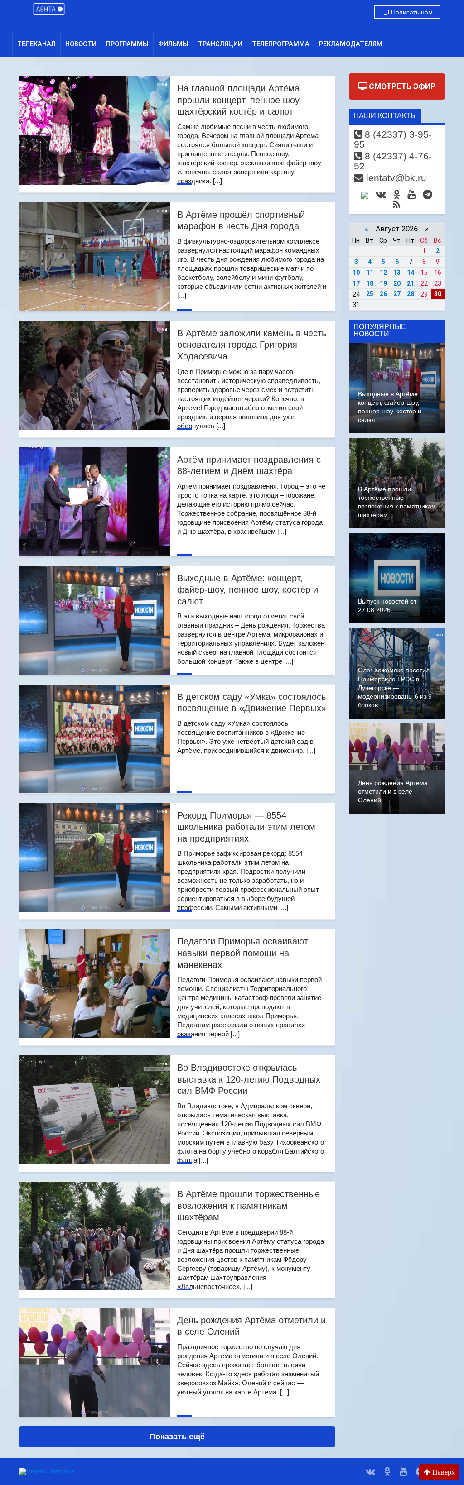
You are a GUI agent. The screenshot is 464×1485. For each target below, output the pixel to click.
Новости (81, 44)
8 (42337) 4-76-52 (393, 161)
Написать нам (411, 12)
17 (356, 283)
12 (383, 272)
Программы (127, 44)
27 (397, 293)
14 (410, 272)
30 (437, 293)
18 (369, 283)
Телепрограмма (280, 44)
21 (410, 283)
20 (397, 283)
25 (369, 293)
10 (356, 272)
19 (383, 283)
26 (383, 293)
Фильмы (173, 44)
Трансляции (220, 44)
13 (397, 272)
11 (369, 272)
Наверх (442, 1472)
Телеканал (36, 44)
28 (410, 293)
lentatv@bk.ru (394, 177)
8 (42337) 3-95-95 (393, 139)
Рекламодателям (350, 44)
